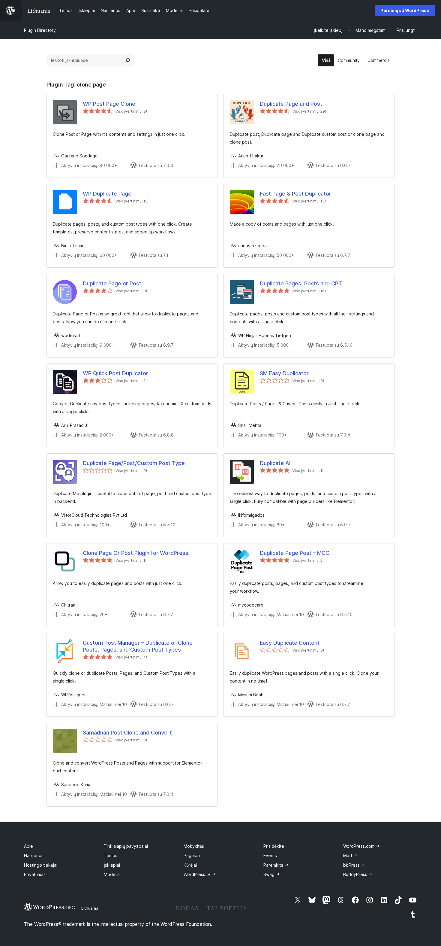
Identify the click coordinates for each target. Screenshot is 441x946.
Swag (271, 874)
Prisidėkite (273, 846)
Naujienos (34, 855)
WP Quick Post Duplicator (115, 373)
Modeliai (112, 874)
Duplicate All (276, 463)
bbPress (354, 865)
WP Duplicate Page (107, 193)
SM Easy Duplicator (284, 373)
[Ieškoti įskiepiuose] (128, 60)
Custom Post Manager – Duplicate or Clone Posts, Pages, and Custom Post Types (138, 646)
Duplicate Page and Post (291, 104)
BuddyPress (357, 874)
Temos (110, 855)
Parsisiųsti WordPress (404, 10)
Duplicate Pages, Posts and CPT (301, 283)
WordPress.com (361, 846)
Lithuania (89, 908)
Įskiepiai (112, 865)
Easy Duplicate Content (290, 643)
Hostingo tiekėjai (40, 865)
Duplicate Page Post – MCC (294, 553)
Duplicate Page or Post (112, 283)
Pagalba (192, 855)
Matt (350, 855)
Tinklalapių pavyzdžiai (126, 846)
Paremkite (276, 865)
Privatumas (35, 874)
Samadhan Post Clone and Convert (127, 732)
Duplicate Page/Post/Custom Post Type (134, 463)
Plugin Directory (40, 30)
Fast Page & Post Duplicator (295, 193)
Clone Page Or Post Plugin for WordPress (135, 553)
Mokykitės (194, 846)
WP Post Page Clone (109, 104)
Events (270, 855)
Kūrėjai (190, 865)
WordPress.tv (199, 874)
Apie (28, 846)
